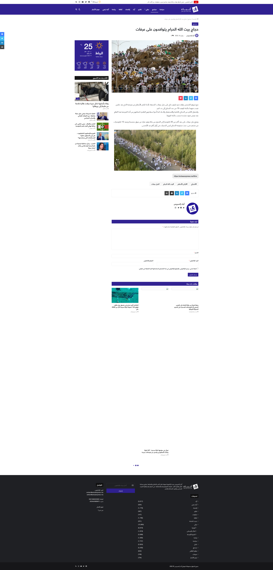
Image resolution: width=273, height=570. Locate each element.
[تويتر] (191, 98)
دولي (147, 9)
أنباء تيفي (106, 9)
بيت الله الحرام (168, 183)
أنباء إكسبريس (190, 35)
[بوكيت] (181, 98)
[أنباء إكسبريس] (189, 9)
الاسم (196, 252)
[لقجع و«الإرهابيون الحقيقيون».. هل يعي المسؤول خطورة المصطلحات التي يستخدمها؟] (103, 136)
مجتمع (154, 9)
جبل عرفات (154, 183)
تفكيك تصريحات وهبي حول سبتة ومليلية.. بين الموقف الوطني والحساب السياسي (85, 115)
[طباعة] (167, 193)
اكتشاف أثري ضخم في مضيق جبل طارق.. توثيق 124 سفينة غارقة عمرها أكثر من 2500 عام (125, 307)
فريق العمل (100, 506)
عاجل (195, 544)
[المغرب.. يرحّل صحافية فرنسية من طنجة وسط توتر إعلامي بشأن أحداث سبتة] (103, 146)
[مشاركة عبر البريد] (172, 193)
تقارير (140, 9)
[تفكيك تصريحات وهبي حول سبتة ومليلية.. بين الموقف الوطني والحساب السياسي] (103, 116)
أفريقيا (193, 528)
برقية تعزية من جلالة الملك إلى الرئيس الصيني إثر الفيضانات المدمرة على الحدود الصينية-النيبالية (186, 307)
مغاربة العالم (193, 551)
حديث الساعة (193, 521)
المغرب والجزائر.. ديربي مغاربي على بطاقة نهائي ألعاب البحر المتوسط (85, 124)
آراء (134, 9)
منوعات (195, 554)
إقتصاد (127, 9)
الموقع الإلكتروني (148, 260)
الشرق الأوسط (191, 534)
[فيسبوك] (196, 98)
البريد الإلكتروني (193, 260)
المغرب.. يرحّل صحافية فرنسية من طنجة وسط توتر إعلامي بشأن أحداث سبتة (85, 145)
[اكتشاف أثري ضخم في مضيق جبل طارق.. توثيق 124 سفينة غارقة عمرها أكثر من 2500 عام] (125, 295)
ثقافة (120, 9)
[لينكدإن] (186, 98)
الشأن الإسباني (191, 531)
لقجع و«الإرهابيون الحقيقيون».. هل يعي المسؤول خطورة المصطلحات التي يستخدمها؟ (86, 135)
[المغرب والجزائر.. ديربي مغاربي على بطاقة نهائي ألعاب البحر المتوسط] (103, 127)
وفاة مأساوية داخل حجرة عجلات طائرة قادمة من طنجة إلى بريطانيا (92, 105)
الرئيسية (194, 19)
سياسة (162, 9)
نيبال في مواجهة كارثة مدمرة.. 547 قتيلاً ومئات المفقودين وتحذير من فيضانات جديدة (155, 451)
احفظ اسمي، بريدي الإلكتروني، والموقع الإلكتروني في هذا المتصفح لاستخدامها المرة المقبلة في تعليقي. (168, 268)
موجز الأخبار (96, 9)
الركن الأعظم (182, 183)
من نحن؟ (100, 510)
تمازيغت (194, 514)
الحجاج (193, 183)
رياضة (114, 9)
